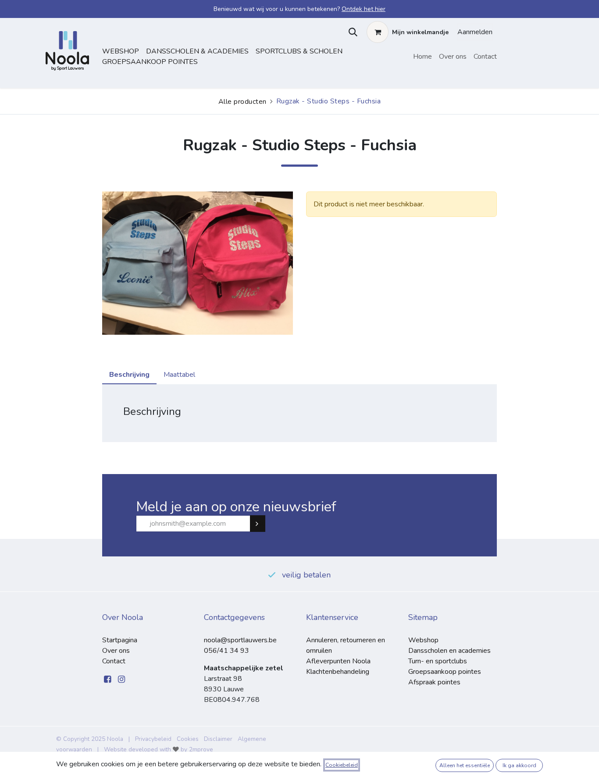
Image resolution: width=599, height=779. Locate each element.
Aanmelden (474, 32)
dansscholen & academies (197, 51)
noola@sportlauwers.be (240, 640)
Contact (113, 661)
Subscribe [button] (261, 523)
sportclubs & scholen (299, 51)
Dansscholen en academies (449, 650)
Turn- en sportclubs (437, 661)
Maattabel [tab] (179, 374)
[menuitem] (422, 56)
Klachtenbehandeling (337, 671)
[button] (351, 32)
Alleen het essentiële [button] (464, 765)
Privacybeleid (153, 739)
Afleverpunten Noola (338, 661)
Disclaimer (218, 739)
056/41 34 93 (226, 650)
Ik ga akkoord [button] (519, 765)
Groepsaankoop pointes (150, 62)
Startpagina (119, 640)
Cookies (188, 739)
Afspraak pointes (434, 682)
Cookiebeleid (341, 764)
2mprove (201, 749)
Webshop (120, 51)
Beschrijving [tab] (129, 374)
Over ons (116, 650)
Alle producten (242, 101)
